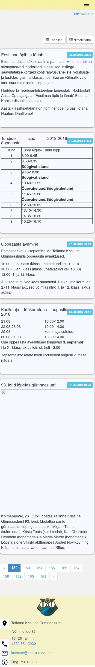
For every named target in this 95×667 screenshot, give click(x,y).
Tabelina (55, 39)
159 (18, 576)
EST (77, 14)
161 (43, 576)
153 (27, 567)
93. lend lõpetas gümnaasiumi (28, 385)
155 (52, 567)
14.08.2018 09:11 (80, 312)
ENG (83, 14)
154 (39, 567)
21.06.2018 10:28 (80, 385)
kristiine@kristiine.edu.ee (32, 652)
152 (14, 567)
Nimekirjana (82, 39)
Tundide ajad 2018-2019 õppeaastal (34, 140)
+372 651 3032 (23, 643)
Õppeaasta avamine (19, 244)
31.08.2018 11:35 (80, 141)
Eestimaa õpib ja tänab (22, 54)
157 (77, 567)
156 (64, 567)
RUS (90, 14)
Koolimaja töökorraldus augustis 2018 (34, 311)
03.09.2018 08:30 (80, 55)
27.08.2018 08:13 (80, 244)
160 (31, 576)
